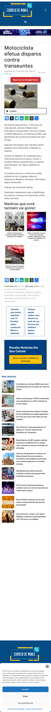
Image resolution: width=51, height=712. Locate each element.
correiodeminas (19, 289)
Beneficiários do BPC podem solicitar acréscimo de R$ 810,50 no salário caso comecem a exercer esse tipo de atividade (32, 444)
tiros (33, 298)
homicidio (8, 295)
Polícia (21, 286)
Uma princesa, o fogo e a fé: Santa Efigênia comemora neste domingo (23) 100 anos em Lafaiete (31, 516)
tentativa (26, 298)
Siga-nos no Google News (25, 80)
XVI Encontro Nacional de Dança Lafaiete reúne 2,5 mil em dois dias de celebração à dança (32, 487)
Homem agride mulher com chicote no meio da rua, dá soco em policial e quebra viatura (34, 321)
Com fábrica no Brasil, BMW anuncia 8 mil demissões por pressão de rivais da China (32, 386)
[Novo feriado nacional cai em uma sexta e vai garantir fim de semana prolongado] (8, 502)
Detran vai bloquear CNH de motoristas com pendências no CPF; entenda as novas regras (32, 401)
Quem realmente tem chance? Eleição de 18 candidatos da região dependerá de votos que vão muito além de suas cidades (32, 415)
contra (7, 289)
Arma (41, 286)
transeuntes (9, 301)
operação (8, 298)
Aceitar (25, 689)
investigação (20, 295)
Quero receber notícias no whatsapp (25, 359)
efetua (38, 292)
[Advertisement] (25, 550)
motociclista (33, 295)
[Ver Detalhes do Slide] (25, 32)
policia (17, 298)
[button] (47, 666)
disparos (30, 292)
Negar (25, 696)
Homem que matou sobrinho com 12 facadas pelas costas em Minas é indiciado (16, 321)
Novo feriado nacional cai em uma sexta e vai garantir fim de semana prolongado (30, 502)
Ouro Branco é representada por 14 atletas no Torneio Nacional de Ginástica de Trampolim (31, 429)
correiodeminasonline (14, 292)
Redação (41, 72)
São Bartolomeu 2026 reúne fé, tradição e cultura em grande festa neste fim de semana (30, 473)
